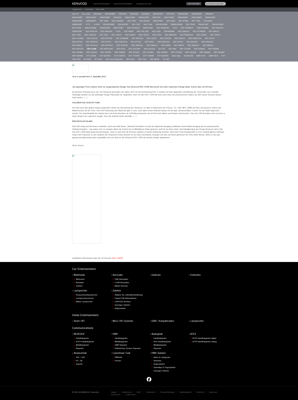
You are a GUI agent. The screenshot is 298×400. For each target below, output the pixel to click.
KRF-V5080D (213, 49)
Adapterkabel (120, 308)
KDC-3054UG (90, 35)
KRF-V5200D (91, 52)
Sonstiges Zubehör (122, 305)
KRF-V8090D (205, 52)
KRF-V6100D (134, 52)
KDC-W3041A (217, 28)
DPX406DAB (169, 31)
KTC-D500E (91, 56)
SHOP (139, 392)
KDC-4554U (201, 35)
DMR (115, 334)
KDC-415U (156, 35)
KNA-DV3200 (149, 49)
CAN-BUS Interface (123, 301)
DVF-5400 (171, 21)
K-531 (118, 31)
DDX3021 (123, 14)
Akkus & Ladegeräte (162, 357)
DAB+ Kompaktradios (162, 321)
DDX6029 (145, 14)
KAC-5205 (156, 31)
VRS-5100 (76, 59)
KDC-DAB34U (137, 45)
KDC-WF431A (78, 49)
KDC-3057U (117, 35)
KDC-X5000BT (118, 21)
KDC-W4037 (214, 31)
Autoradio (118, 275)
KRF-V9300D (190, 52)
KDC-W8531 (179, 45)
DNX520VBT (91, 17)
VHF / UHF (80, 357)
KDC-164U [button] (76, 35)
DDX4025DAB (161, 24)
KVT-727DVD (134, 56)
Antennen (157, 360)
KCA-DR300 (145, 21)
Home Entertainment (123, 4)
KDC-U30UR (117, 258)
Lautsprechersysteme (85, 298)
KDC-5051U (152, 38)
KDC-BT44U (77, 42)
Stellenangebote (185, 392)
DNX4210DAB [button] (217, 24)
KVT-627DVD (105, 56)
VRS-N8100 (154, 59)
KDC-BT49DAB (199, 31)
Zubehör (79, 286)
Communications (143, 4)
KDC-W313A (92, 38)
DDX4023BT (123, 24)
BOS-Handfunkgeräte (162, 341)
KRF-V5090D (77, 52)
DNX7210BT (118, 28)
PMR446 (118, 357)
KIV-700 (161, 49)
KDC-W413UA (137, 38)
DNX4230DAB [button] (90, 28)
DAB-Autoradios (121, 279)
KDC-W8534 (208, 45)
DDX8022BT (183, 14)
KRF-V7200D (176, 52)
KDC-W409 (128, 31)
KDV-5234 (121, 49)
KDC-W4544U (92, 42)
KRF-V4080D (199, 49)
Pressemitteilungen (167, 392)
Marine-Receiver (121, 286)
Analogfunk (157, 334)
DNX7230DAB (202, 28)
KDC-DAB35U (183, 31)
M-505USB (188, 56)
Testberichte (77, 9)
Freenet (118, 360)
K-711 (88, 24)
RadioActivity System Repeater (128, 348)
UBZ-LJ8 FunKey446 (113, 59)
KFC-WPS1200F (106, 49)
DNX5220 (118, 17)
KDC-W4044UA (186, 35)
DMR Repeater (121, 345)
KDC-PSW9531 (187, 28)
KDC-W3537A (91, 31)
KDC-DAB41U (152, 45)
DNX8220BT (210, 17)
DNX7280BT (197, 17)
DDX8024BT (197, 14)
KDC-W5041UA (121, 42)
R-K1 (223, 56)
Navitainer (80, 282)
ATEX (193, 334)
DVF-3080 (104, 21)
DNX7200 (157, 17)
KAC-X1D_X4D (143, 31)
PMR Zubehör (158, 353)
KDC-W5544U (207, 42)
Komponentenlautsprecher (86, 295)
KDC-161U (104, 35)
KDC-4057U (144, 35)
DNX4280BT (77, 17)
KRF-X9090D (77, 56)
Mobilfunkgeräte (82, 345)
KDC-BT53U (136, 42)
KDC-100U (131, 21)
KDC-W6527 (77, 45)
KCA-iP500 (76, 28)
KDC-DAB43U (193, 45)
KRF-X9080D (219, 52)
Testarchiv (89, 9)
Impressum (213, 392)
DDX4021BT (158, 14)
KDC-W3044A (106, 31)
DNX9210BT (77, 31)
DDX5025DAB (108, 24)
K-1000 (97, 24)
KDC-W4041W (171, 35)
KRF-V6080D (120, 52)
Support (114, 392)
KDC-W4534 (179, 38)
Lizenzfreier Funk (121, 353)
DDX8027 (209, 14)
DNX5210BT (148, 28)
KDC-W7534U (92, 45)
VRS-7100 (142, 59)
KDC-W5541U (192, 42)
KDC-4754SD (78, 38)
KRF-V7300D (185, 49)
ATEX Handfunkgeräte (85, 341)
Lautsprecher (80, 290)
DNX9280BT (91, 21)
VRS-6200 (130, 59)
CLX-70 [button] (75, 14)
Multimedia (79, 275)
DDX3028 (97, 14)
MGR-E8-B (213, 56)
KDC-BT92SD (122, 45)
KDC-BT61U (178, 42)
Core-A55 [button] (86, 14)
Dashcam (156, 275)
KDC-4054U (130, 35)
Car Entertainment (101, 4)
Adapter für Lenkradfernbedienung (129, 295)
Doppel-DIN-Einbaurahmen (125, 298)
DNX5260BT (105, 17)
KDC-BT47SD (106, 38)
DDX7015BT (158, 21)
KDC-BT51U (106, 42)
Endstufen (195, 275)
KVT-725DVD (119, 56)
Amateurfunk (80, 353)
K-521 (175, 28)
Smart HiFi (79, 321)
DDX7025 (170, 14)
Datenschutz (116, 394)
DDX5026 (134, 14)
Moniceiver (80, 279)
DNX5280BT (183, 17)
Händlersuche (127, 392)
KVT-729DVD (148, 56)
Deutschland (194, 4)
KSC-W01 (172, 49)
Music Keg (176, 56)
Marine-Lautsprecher (84, 301)
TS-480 (166, 59)
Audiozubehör (159, 364)
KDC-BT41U (210, 38)
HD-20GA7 (208, 21)
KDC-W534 (149, 42)
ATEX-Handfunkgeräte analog (204, 341)
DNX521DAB (105, 28)
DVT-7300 (196, 21)
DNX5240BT (144, 17)
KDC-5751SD (165, 38)
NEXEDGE (79, 334)
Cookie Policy (130, 394)
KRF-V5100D (106, 52)
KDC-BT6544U (133, 28)
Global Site (200, 392)
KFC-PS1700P (134, 49)
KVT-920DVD (162, 56)
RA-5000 (87, 59)
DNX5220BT (130, 17)
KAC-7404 (148, 24)
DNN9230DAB (176, 24)
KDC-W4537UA (194, 38)
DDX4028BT (110, 14)
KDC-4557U (215, 35)
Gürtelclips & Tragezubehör (165, 367)
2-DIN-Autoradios (122, 282)
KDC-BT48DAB (122, 38)
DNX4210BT (203, 24)
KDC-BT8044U (163, 28)
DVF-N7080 (183, 21)
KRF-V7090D (148, 52)
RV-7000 (98, 59)
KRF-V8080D (162, 52)
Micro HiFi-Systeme (123, 321)
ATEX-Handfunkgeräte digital (204, 338)
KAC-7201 (136, 24)
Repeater (80, 348)
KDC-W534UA (163, 42)
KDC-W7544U (107, 45)
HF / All (79, 360)
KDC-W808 (165, 45)
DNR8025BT (77, 24)
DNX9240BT (77, 21)
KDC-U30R (100, 9)
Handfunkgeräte (82, 338)
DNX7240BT (169, 17)
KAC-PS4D (190, 24)
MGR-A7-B (200, 56)
